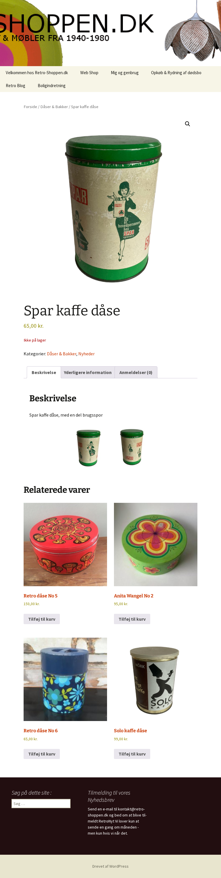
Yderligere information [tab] (88, 372)
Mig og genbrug (125, 72)
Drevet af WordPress (110, 866)
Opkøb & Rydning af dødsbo (176, 72)
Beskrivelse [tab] (44, 372)
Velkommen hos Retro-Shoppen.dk (37, 72)
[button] (187, 124)
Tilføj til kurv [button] (41, 619)
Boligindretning (52, 85)
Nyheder (86, 353)
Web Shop (89, 72)
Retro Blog (15, 85)
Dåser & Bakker (54, 106)
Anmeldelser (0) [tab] (136, 372)
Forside (30, 106)
